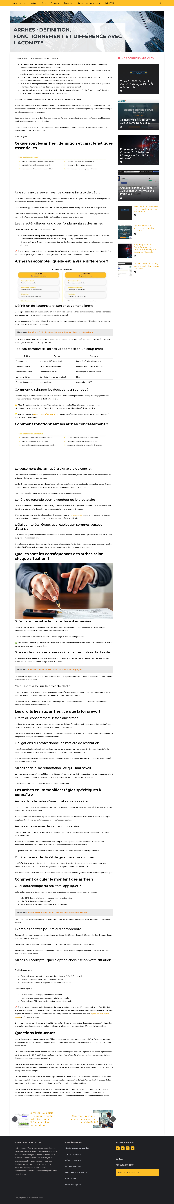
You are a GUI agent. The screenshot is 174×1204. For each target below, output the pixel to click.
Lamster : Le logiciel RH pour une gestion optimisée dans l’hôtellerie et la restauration (42, 1119)
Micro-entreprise (19, 3)
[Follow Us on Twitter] (123, 1148)
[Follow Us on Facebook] (118, 1148)
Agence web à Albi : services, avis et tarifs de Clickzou (145, 228)
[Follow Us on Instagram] (127, 1148)
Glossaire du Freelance (76, 1172)
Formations (69, 3)
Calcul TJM (109, 3)
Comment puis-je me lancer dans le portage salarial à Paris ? (84, 1119)
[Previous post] (14, 1119)
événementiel (76, 515)
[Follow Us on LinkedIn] (132, 1148)
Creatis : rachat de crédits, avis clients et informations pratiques (137, 190)
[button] (160, 3)
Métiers (34, 3)
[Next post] (113, 1119)
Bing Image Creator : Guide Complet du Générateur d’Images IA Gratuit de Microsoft (145, 248)
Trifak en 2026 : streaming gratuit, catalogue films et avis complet (136, 84)
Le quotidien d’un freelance (89, 3)
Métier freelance (73, 1160)
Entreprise (55, 3)
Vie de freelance (73, 1154)
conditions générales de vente (46, 414)
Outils (44, 3)
